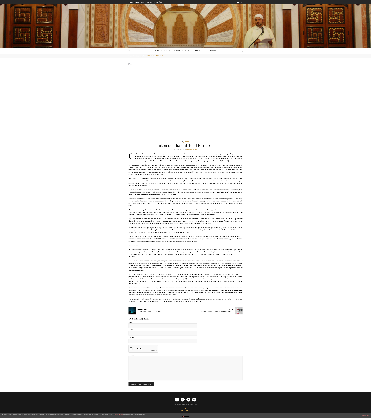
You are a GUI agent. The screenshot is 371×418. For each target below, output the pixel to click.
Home (130, 56)
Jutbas (167, 51)
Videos (177, 51)
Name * (131, 322)
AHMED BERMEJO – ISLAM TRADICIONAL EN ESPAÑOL (145, 2)
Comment (131, 355)
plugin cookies (366, 415)
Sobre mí (199, 51)
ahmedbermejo (191, 150)
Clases (187, 51)
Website (131, 338)
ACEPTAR (185, 416)
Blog (157, 51)
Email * (130, 330)
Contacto (211, 51)
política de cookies (118, 414)
